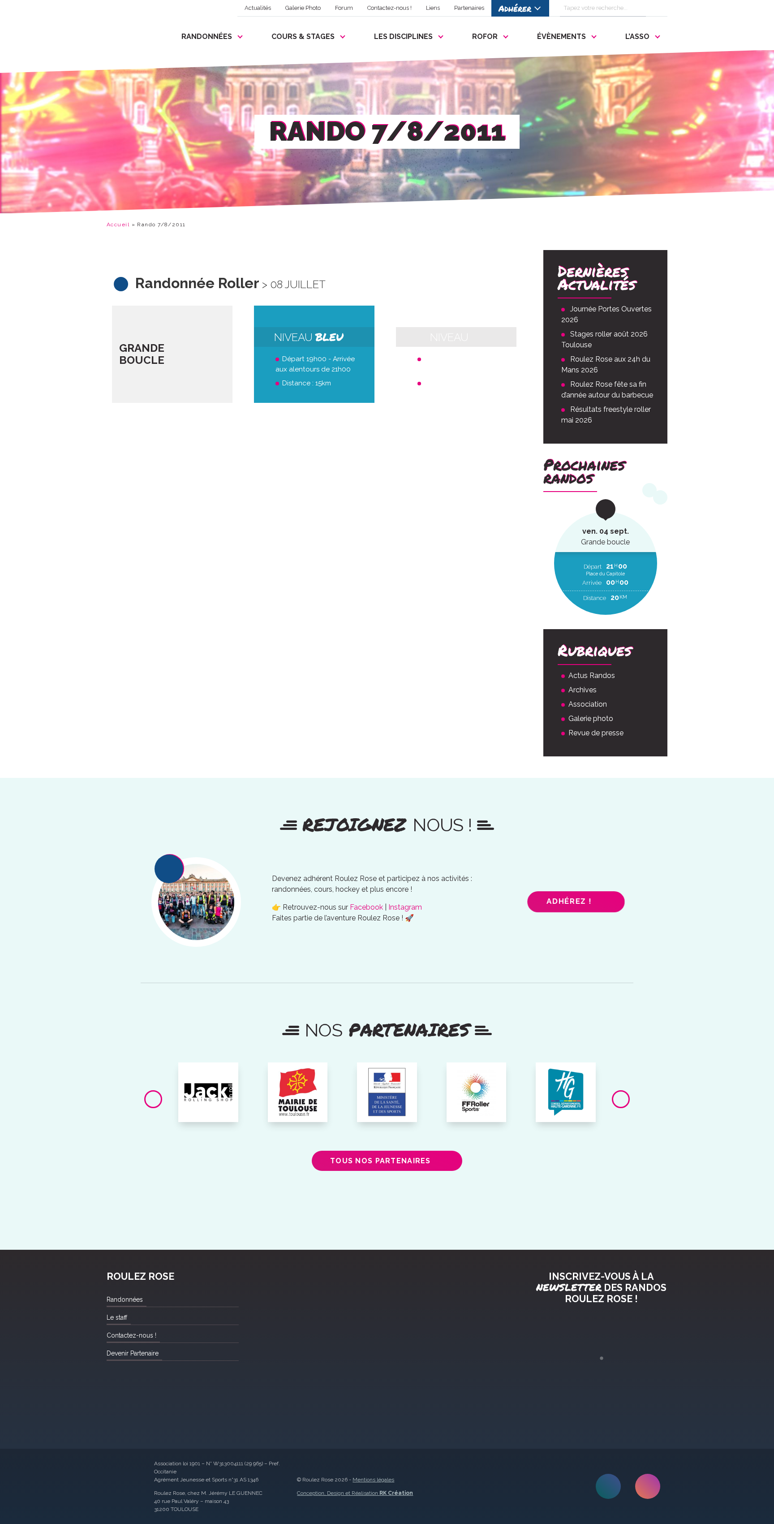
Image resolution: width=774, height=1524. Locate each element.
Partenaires (469, 7)
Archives (582, 690)
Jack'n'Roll (208, 1072)
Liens (433, 7)
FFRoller (476, 1072)
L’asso (637, 36)
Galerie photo (590, 718)
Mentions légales (373, 1480)
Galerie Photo (303, 7)
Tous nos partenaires (380, 1161)
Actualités (258, 7)
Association (587, 704)
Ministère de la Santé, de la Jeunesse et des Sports (387, 1083)
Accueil (118, 224)
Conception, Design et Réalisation (355, 1493)
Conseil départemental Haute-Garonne (566, 1079)
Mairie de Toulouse (297, 1076)
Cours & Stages (303, 36)
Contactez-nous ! (389, 7)
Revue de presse (596, 733)
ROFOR (485, 36)
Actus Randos (591, 675)
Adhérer (515, 8)
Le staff (117, 1317)
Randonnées (206, 36)
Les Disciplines (403, 36)
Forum (344, 7)
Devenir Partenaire (133, 1353)
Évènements (561, 36)
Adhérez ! (569, 902)
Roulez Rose (128, 34)
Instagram (405, 907)
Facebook (366, 907)
